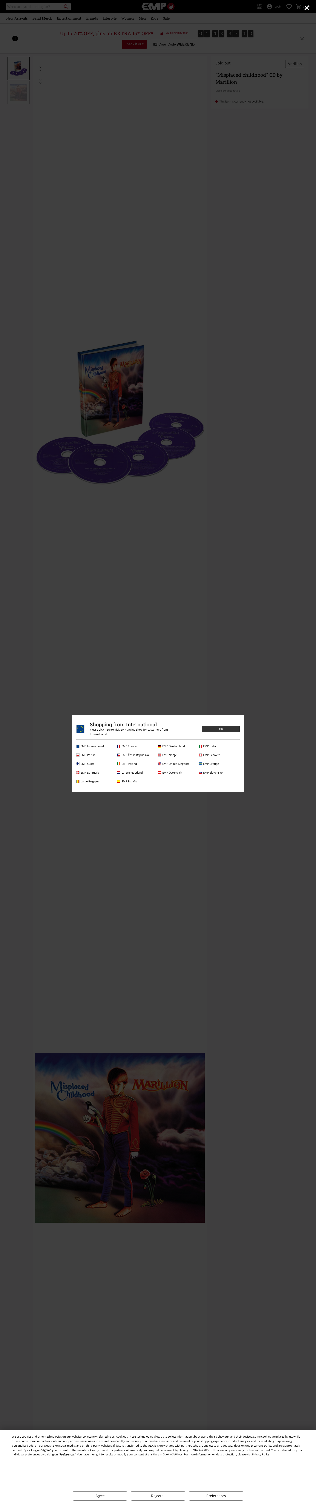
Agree (100, 1496)
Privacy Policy (261, 1454)
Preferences (216, 1495)
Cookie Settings (173, 1454)
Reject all (158, 1496)
